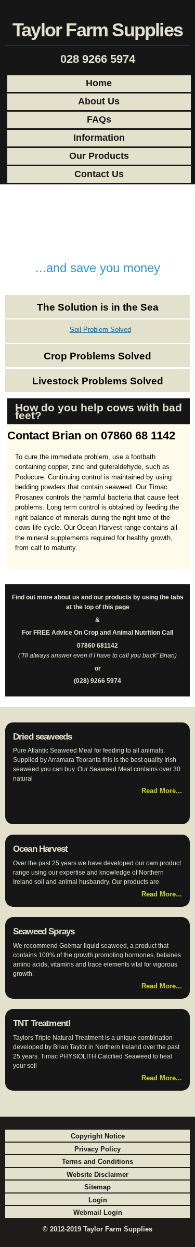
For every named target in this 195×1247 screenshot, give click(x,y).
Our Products (99, 156)
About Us (99, 101)
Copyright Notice (98, 1136)
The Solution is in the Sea (98, 307)
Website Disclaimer (97, 1174)
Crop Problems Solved (97, 356)
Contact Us (99, 174)
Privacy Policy (97, 1149)
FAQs (99, 119)
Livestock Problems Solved (97, 381)
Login (97, 1200)
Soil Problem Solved (100, 329)
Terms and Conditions (97, 1161)
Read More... (161, 791)
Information (99, 137)
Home (99, 83)
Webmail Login (97, 1212)
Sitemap (97, 1187)
